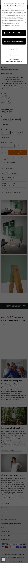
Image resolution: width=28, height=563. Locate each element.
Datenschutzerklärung (11, 61)
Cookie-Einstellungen (14, 59)
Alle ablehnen (14, 49)
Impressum (19, 61)
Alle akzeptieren (14, 55)
